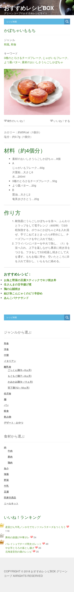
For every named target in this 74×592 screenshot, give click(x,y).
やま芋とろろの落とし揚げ (19, 547)
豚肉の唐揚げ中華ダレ (17, 537)
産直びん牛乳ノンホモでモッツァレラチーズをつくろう (35, 527)
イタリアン (10, 361)
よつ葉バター (12, 62)
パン (6, 405)
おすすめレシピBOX (29, 8)
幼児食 (7, 393)
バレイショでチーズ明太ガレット (23, 543)
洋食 (6, 349)
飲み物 (7, 416)
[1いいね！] (51, 120)
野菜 (6, 480)
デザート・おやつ (13, 422)
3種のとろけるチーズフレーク (22, 58)
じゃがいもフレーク (55, 58)
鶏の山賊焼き (12, 289)
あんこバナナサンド (16, 298)
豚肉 (10, 456)
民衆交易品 (10, 497)
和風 (6, 44)
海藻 (6, 474)
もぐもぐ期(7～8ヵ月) (19, 376)
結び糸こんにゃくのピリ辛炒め (23, 293)
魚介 (6, 468)
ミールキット (11, 503)
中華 (6, 355)
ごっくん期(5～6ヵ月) (19, 370)
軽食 (6, 411)
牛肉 (10, 450)
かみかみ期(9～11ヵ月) (20, 381)
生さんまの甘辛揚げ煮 (17, 284)
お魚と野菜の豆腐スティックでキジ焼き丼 (30, 280)
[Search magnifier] (67, 21)
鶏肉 (10, 462)
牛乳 (6, 485)
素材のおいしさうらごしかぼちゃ (42, 62)
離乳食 (7, 366)
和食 (13, 44)
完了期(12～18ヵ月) (18, 387)
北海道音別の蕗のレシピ (18, 551)
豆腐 (6, 491)
